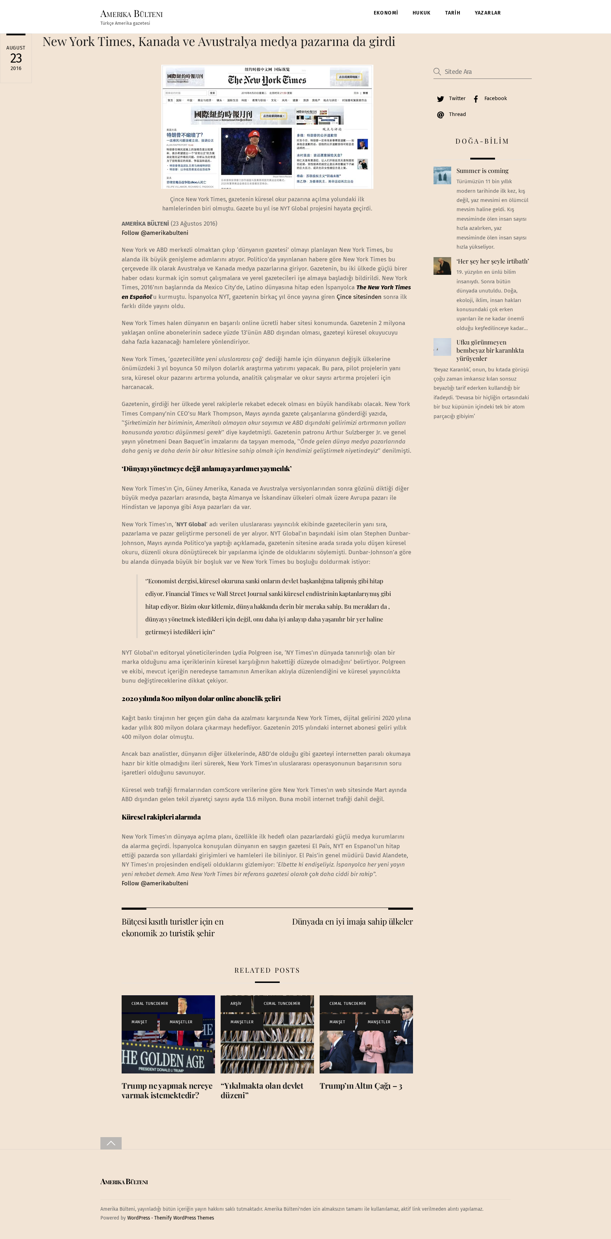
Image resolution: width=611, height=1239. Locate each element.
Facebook (495, 98)
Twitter (457, 98)
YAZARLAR (488, 13)
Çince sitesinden (359, 297)
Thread (457, 114)
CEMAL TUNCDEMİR (150, 1003)
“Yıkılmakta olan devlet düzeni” (262, 1090)
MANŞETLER (181, 1022)
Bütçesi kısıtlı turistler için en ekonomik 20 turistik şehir (172, 927)
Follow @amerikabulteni (155, 233)
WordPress (138, 1218)
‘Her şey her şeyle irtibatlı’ (492, 261)
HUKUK (422, 13)
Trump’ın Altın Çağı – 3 (361, 1085)
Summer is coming (482, 170)
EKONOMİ (386, 13)
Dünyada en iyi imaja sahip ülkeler (352, 921)
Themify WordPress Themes (184, 1218)
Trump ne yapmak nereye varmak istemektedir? (167, 1090)
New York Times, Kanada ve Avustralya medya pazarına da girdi (218, 41)
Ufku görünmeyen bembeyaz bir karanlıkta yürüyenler (490, 350)
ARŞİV (236, 1003)
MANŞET (139, 1022)
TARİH (452, 13)
